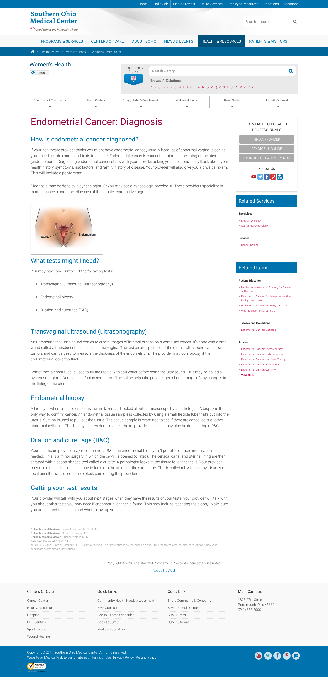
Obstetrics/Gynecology (254, 225)
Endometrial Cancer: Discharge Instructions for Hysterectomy (266, 298)
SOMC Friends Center (183, 608)
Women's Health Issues (106, 51)
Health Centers (50, 51)
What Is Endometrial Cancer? (258, 310)
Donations (271, 4)
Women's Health (75, 51)
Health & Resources (221, 41)
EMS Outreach (108, 608)
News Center (232, 100)
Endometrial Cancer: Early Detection (262, 354)
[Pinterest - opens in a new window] (287, 656)
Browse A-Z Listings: (166, 80)
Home (143, 4)
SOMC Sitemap (179, 622)
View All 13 (247, 375)
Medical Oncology (251, 220)
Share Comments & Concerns (189, 600)
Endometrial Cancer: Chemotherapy (262, 349)
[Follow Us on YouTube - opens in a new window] (254, 177)
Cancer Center (249, 245)
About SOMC (144, 41)
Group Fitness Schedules (115, 615)
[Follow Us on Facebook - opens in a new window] (267, 177)
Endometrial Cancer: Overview (258, 369)
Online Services (211, 4)
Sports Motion (37, 629)
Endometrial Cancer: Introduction (260, 364)
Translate (41, 73)
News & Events (178, 41)
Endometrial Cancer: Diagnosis (259, 329)
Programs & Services (62, 41)
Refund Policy (146, 657)
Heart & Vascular (39, 608)
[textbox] (219, 71)
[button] (134, 80)
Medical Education (111, 629)
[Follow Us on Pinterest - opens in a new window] (273, 177)
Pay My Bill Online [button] (266, 149)
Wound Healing (38, 636)
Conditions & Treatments (50, 100)
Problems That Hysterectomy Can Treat (265, 305)
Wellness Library (186, 100)
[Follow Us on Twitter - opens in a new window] (260, 177)
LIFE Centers (36, 622)
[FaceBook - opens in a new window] (277, 656)
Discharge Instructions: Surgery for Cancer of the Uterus (266, 289)
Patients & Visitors (268, 41)
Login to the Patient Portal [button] (267, 158)
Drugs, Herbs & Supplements (141, 100)
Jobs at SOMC (108, 622)
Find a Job (160, 4)
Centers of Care (107, 41)
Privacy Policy (123, 657)
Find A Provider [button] (266, 139)
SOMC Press (177, 615)
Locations (291, 4)
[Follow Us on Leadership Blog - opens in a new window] (280, 177)
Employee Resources (243, 4)
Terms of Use (101, 657)
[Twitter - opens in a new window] (268, 656)
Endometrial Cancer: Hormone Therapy (264, 359)
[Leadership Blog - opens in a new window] (296, 656)
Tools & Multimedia (278, 100)
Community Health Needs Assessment (125, 600)
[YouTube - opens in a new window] (258, 656)
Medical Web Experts (59, 657)
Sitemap (83, 657)
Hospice (33, 615)
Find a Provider (184, 4)
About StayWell (164, 570)
